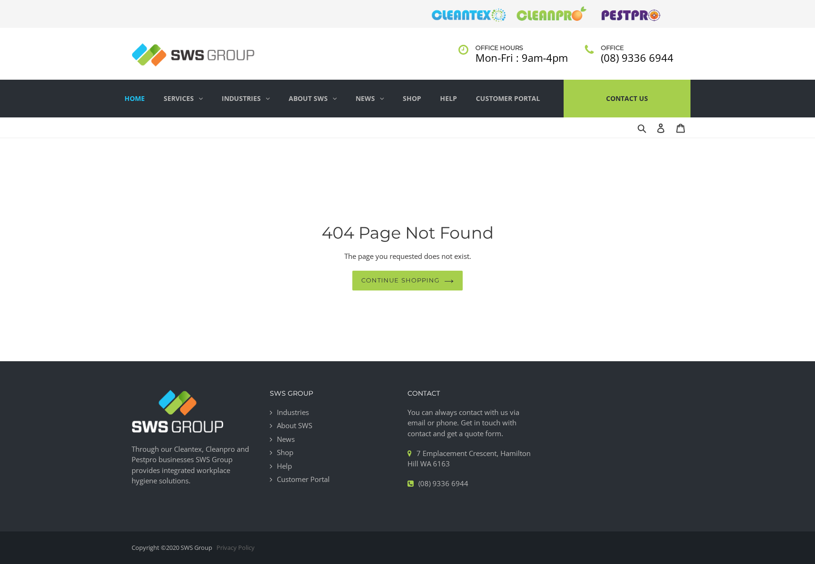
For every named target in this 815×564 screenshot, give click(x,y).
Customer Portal (508, 98)
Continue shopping (400, 280)
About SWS (308, 98)
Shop (412, 98)
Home (135, 98)
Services (179, 98)
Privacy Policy (235, 547)
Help (448, 98)
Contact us (627, 98)
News (365, 98)
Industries (241, 98)
